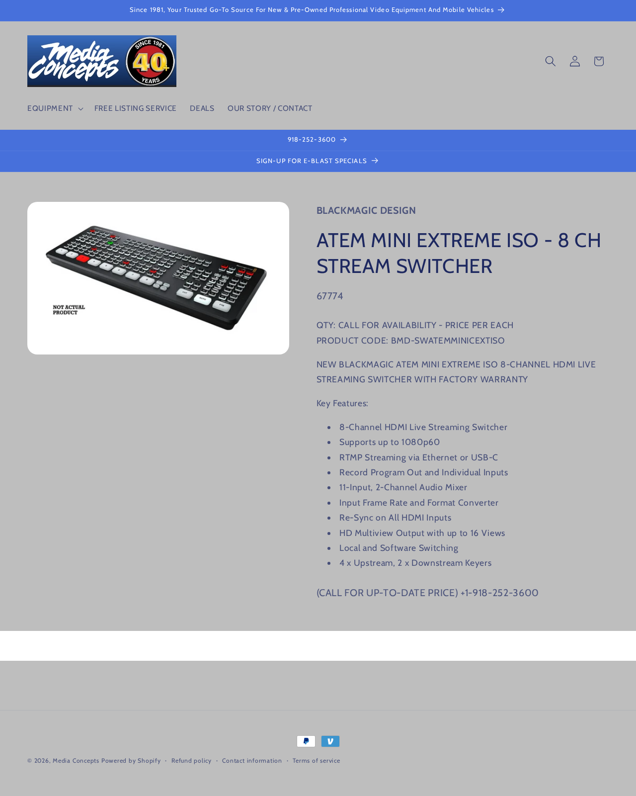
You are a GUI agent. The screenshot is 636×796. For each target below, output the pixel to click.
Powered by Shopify (131, 760)
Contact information (252, 760)
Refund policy (191, 760)
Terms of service (316, 760)
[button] (54, 108)
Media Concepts (76, 760)
